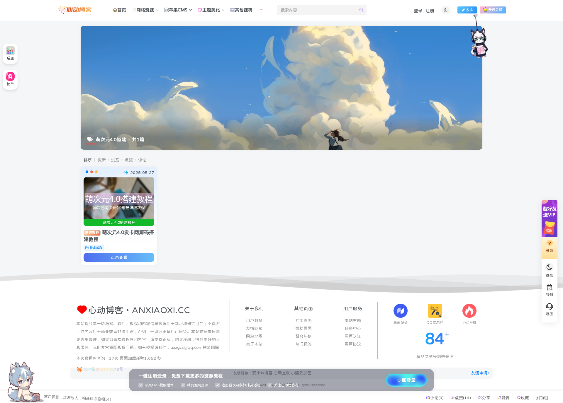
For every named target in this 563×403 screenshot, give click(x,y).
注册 (429, 10)
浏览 (115, 160)
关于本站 (254, 344)
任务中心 (353, 328)
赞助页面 (303, 328)
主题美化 (211, 10)
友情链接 (254, 328)
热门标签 (303, 344)
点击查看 (119, 257)
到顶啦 (542, 398)
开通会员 (495, 10)
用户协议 (353, 344)
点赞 (129, 160)
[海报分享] (490, 398)
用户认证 (353, 336)
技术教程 (96, 248)
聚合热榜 (303, 336)
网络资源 (145, 10)
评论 (142, 160)
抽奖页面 (303, 320)
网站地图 (254, 336)
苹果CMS (178, 10)
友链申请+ (480, 373)
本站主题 (353, 320)
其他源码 (243, 10)
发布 (469, 10)
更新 (102, 160)
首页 (121, 10)
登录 (418, 10)
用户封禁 (254, 320)
